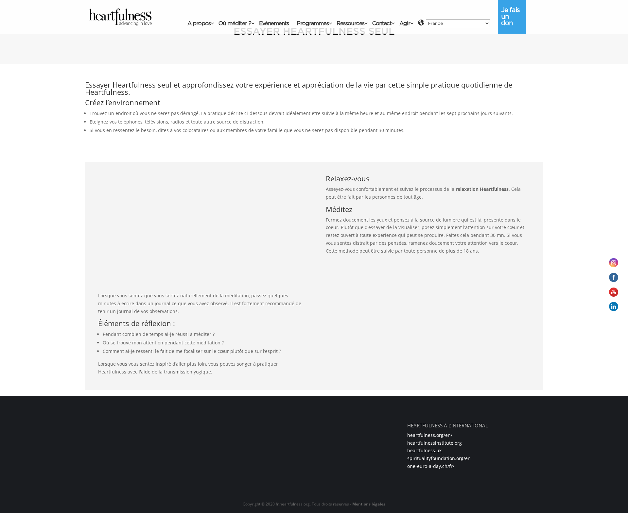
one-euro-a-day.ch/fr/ (430, 466)
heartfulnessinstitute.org (434, 443)
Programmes (313, 23)
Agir (404, 23)
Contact (382, 23)
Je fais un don (510, 16)
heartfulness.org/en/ (429, 435)
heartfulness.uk (424, 450)
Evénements (274, 23)
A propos (199, 23)
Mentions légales (368, 504)
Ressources (350, 23)
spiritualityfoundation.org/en (439, 458)
